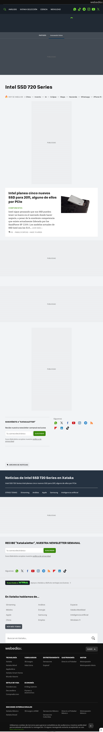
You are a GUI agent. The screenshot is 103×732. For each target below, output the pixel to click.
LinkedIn (62, 427)
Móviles (9, 609)
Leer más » (37, 228)
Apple (44, 492)
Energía (41, 609)
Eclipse (53, 97)
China (28, 97)
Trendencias (11, 686)
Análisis (36, 492)
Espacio (73, 604)
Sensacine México (50, 711)
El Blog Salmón (31, 686)
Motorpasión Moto (88, 665)
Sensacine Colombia (47, 715)
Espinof (46, 665)
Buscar (93, 638)
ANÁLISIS (13, 9)
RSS (91, 422)
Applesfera (10, 669)
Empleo (41, 620)
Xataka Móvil (11, 665)
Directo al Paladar (69, 661)
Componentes (15, 208)
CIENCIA (43, 9)
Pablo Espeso (21, 232)
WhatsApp (74, 9)
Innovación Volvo (56, 35)
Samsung (54, 492)
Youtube (93, 9)
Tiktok (79, 9)
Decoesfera (11, 690)
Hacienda (73, 97)
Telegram (84, 9)
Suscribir (39, 433)
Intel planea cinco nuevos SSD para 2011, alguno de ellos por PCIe (32, 197)
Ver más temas (14, 626)
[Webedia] (96, 2)
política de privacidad (42, 556)
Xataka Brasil (11, 714)
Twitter (98, 9)
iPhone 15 (98, 97)
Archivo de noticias (18, 464)
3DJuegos (29, 661)
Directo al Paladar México (69, 712)
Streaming (25, 492)
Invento (38, 97)
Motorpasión (85, 661)
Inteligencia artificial (69, 492)
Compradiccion (12, 694)
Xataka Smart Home (14, 672)
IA (46, 97)
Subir (89, 649)
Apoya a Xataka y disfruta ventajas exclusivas (50, 583)
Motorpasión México (85, 712)
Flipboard (56, 427)
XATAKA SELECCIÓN (28, 9)
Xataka (9, 661)
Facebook (67, 422)
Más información (17, 729)
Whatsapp (85, 97)
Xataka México (12, 711)
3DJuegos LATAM (31, 711)
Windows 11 (75, 620)
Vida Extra (29, 665)
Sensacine (47, 661)
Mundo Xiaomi (12, 676)
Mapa (62, 97)
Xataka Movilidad (77, 609)
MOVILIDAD (56, 9)
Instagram (88, 9)
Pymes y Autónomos (29, 691)
